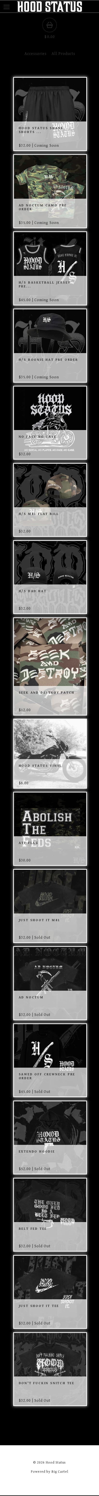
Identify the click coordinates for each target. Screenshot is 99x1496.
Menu (10, 8)
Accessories (36, 53)
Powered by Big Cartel (49, 1472)
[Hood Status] (49, 10)
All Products (63, 53)
